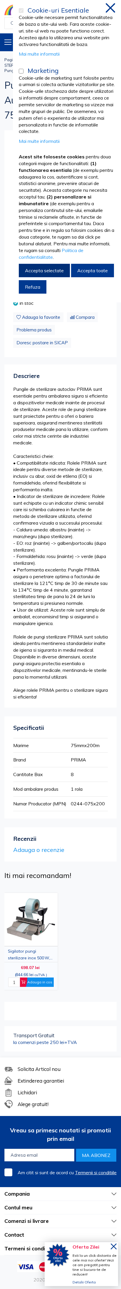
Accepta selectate (44, 270)
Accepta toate (92, 270)
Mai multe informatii (39, 54)
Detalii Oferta (84, 1282)
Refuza (32, 287)
